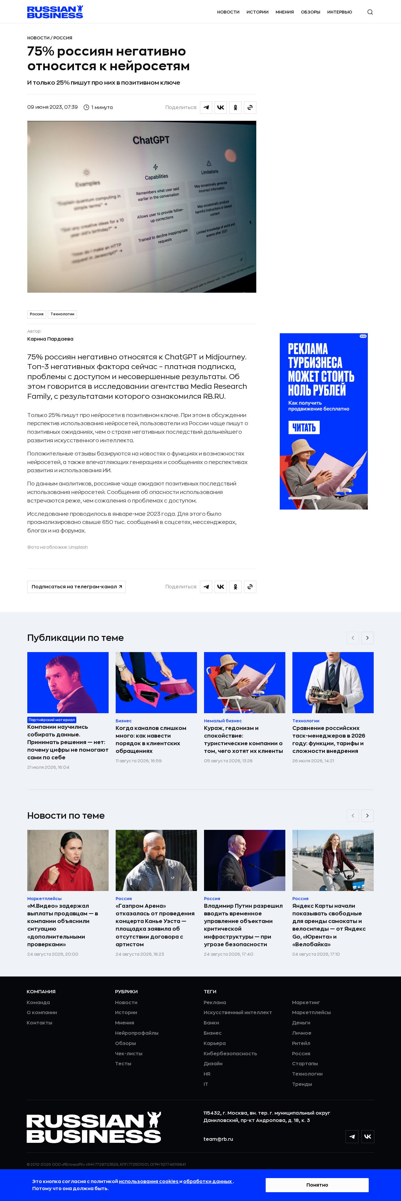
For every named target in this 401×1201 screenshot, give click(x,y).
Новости (228, 12)
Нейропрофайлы (137, 1033)
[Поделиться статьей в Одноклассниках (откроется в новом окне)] (235, 107)
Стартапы (305, 1063)
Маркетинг (306, 1002)
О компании (42, 1012)
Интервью (339, 12)
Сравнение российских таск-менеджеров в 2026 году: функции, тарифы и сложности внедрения (328, 740)
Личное (301, 1033)
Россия (62, 38)
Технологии (62, 314)
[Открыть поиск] (370, 12)
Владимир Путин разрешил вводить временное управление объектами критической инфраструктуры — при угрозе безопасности (243, 925)
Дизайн (213, 1063)
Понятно (317, 1185)
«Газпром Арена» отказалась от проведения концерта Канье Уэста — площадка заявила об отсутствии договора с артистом (155, 925)
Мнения (285, 12)
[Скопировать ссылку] (250, 107)
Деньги (301, 1023)
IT (206, 1084)
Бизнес (213, 1033)
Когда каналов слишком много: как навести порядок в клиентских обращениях (151, 740)
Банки (211, 1023)
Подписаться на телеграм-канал (74, 586)
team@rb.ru (218, 1139)
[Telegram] (352, 1136)
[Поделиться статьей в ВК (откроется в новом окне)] (221, 107)
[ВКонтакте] (367, 1136)
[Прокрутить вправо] (367, 638)
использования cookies (149, 1181)
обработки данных (208, 1181)
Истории (258, 12)
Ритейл (301, 1043)
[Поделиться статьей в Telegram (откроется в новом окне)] (206, 107)
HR (207, 1074)
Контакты (39, 1023)
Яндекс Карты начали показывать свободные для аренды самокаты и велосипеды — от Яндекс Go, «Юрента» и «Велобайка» (329, 925)
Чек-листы (128, 1053)
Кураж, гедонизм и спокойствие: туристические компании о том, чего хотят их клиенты (243, 740)
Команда (38, 1002)
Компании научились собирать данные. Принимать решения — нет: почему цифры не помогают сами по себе (68, 742)
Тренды (302, 1084)
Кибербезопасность (230, 1053)
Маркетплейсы (311, 1012)
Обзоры (310, 12)
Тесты (123, 1063)
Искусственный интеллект (238, 1012)
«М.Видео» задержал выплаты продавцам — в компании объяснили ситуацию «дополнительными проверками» (62, 925)
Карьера (215, 1043)
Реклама (215, 1002)
